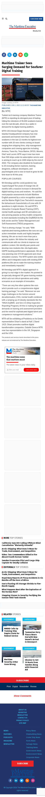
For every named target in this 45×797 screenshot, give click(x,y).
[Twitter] (22, 780)
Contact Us (22, 718)
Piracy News (31, 731)
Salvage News (32, 744)
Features (8, 734)
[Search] (6, 19)
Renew (33, 686)
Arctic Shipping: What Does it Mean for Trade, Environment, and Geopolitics (19, 550)
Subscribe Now (31, 370)
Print (9, 686)
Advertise (22, 712)
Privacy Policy (22, 720)
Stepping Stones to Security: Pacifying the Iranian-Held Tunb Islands (21, 596)
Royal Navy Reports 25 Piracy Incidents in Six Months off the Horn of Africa (22, 579)
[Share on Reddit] (20, 55)
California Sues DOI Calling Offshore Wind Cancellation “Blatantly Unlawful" (21, 544)
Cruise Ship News (33, 737)
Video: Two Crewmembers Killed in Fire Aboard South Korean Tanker (19, 555)
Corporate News (32, 757)
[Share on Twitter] (9, 55)
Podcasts (8, 737)
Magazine (8, 741)
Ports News (31, 741)
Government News (33, 751)
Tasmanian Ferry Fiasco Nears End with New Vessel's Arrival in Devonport (32, 637)
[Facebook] (10, 780)
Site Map (22, 723)
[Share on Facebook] (4, 55)
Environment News (34, 754)
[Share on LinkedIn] (15, 55)
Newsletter (24, 686)
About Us (23, 710)
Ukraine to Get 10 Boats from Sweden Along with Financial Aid (31, 665)
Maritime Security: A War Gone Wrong (11, 661)
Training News (32, 747)
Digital (15, 686)
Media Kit (37, 31)
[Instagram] (33, 780)
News (6, 731)
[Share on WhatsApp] (26, 55)
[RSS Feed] (27, 780)
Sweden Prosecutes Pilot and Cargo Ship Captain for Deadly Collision (20, 561)
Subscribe (22, 763)
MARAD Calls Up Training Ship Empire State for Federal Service (11, 632)
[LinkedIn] (16, 780)
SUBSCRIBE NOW (36, 19)
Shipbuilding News (34, 734)
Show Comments (22, 696)
